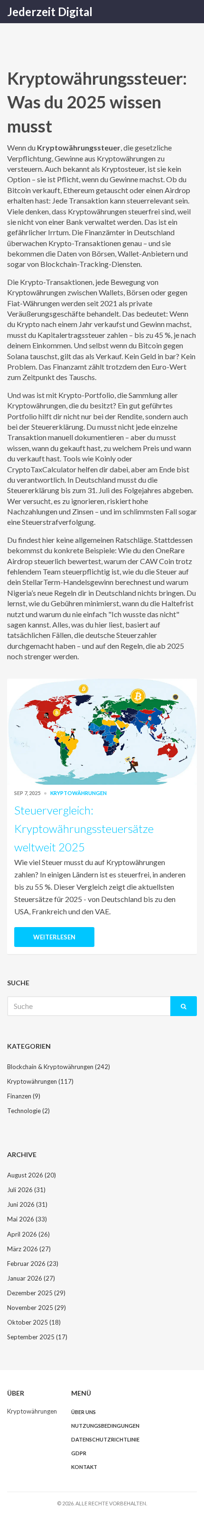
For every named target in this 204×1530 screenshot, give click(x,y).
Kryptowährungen (78, 793)
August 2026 (31, 1175)
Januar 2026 (31, 1278)
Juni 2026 (27, 1204)
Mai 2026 (27, 1219)
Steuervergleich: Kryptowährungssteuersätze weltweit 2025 (84, 828)
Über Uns (83, 1412)
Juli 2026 (26, 1190)
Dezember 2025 (36, 1293)
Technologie (28, 1110)
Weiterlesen (54, 937)
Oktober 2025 (34, 1322)
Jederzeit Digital (50, 11)
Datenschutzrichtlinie (105, 1439)
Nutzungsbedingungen (105, 1426)
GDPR (78, 1453)
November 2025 (36, 1307)
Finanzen (23, 1096)
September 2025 (37, 1337)
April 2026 (28, 1234)
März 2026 (29, 1249)
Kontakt (84, 1467)
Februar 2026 (32, 1263)
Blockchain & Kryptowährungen (58, 1066)
